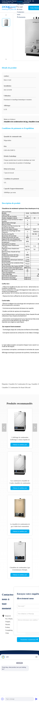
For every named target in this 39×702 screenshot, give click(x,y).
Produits (20, 1)
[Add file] (2, 699)
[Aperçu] (9, 8)
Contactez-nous (20, 13)
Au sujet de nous (20, 8)
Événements (21, 17)
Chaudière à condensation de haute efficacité (16, 387)
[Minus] (36, 657)
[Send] (36, 699)
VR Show (20, 4)
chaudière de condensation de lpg (19, 384)
